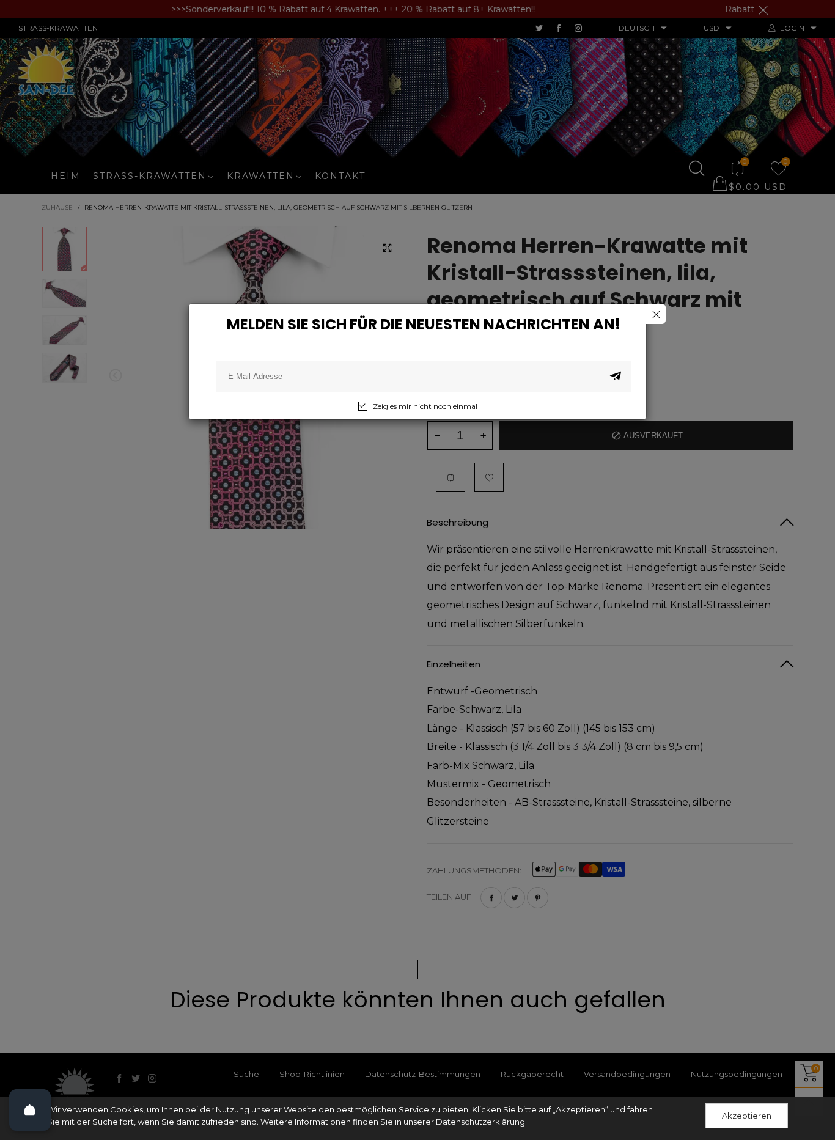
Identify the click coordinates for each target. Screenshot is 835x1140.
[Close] (656, 314)
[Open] (30, 1110)
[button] (615, 376)
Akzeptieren (746, 1115)
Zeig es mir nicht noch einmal (425, 406)
